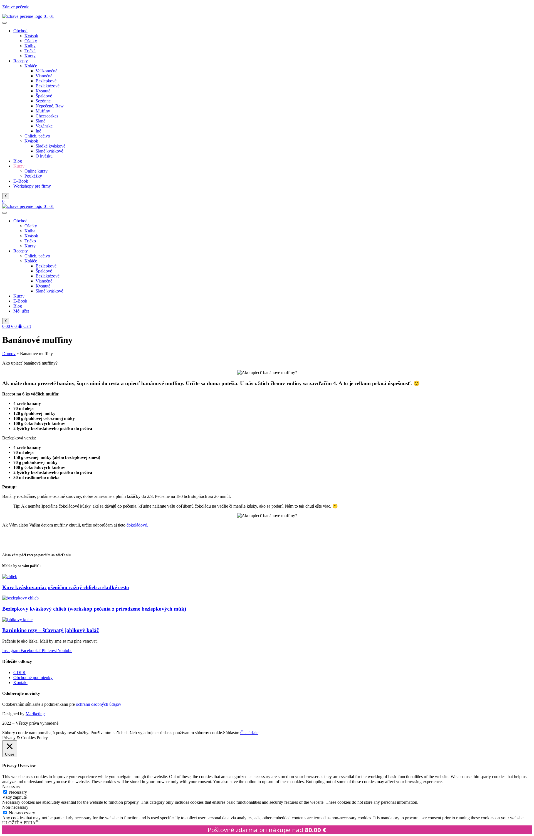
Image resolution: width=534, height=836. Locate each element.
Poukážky (33, 176)
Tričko (30, 240)
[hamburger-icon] (4, 23)
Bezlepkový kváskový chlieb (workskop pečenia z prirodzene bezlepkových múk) (94, 609)
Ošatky (30, 40)
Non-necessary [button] (15, 807)
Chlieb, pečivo (37, 136)
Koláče (30, 65)
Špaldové (44, 96)
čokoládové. (137, 525)
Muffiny (43, 111)
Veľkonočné (46, 70)
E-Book (20, 301)
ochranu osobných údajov (98, 704)
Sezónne (43, 101)
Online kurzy (36, 171)
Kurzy (30, 55)
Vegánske (44, 126)
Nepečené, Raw (50, 106)
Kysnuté (43, 90)
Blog (17, 161)
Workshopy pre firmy (32, 186)
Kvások (31, 35)
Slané (40, 121)
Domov (9, 353)
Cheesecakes (47, 116)
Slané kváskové (49, 151)
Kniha (29, 230)
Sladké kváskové (50, 146)
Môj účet (21, 311)
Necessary (18, 792)
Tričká (30, 50)
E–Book (20, 181)
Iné (38, 131)
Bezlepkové (46, 80)
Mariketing (35, 713)
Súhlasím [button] (231, 732)
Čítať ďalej (249, 732)
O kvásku (44, 156)
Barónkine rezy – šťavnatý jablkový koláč (50, 630)
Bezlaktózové (48, 85)
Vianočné (44, 75)
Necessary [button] (11, 786)
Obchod (20, 30)
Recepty (20, 60)
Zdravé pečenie (15, 6)
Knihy (30, 45)
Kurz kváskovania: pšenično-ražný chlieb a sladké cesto (65, 587)
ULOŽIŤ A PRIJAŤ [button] (20, 822)
